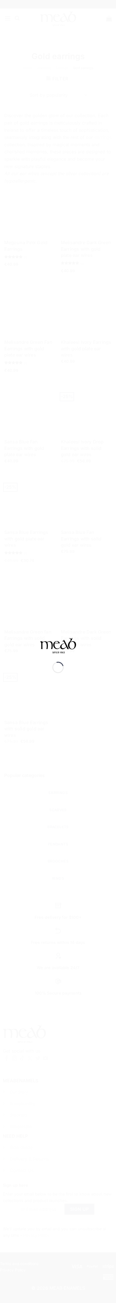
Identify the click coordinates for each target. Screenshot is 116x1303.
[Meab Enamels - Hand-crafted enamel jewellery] (58, 649)
